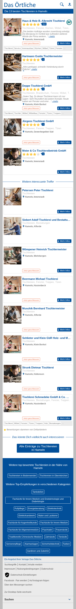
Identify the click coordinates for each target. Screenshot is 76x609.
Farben (66, 544)
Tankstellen (38, 492)
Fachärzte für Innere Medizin (54, 522)
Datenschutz (47, 569)
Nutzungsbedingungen (28, 569)
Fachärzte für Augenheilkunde (22, 522)
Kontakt (22, 564)
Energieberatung (36, 508)
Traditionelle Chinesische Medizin (25, 537)
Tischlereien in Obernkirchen (54, 475)
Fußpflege (19, 508)
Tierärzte (63, 537)
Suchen (9, 599)
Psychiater (47, 530)
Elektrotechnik (54, 508)
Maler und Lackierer (48, 515)
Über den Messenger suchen (18, 585)
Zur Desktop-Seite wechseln (17, 592)
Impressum (9, 569)
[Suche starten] (62, 4)
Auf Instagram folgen (39, 580)
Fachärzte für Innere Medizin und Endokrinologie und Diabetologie (38, 500)
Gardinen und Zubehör (38, 551)
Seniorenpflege (13, 544)
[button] (68, 4)
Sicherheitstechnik (50, 544)
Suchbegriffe (10, 564)
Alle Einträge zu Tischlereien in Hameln (38, 448)
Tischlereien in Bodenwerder (22, 475)
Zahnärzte (50, 537)
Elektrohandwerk (27, 515)
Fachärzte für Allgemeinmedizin (23, 530)
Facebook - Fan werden (15, 580)
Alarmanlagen (31, 544)
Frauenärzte (62, 530)
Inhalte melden (35, 564)
